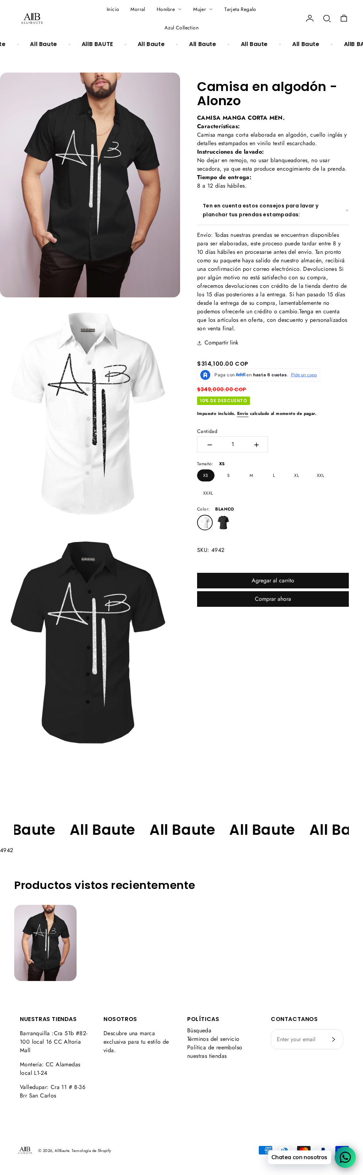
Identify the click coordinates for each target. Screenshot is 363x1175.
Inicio (113, 9)
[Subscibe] (333, 1039)
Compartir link (221, 342)
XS (205, 475)
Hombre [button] (166, 9)
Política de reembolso (214, 1047)
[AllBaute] (32, 18)
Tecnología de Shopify (91, 1150)
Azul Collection (181, 27)
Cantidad (207, 431)
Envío (242, 413)
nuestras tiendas (207, 1056)
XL (296, 475)
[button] (327, 18)
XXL (320, 475)
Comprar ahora (273, 599)
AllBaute (62, 1150)
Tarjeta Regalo (240, 9)
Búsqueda (199, 1030)
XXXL (208, 493)
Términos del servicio (213, 1039)
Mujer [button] (199, 9)
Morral (137, 9)
